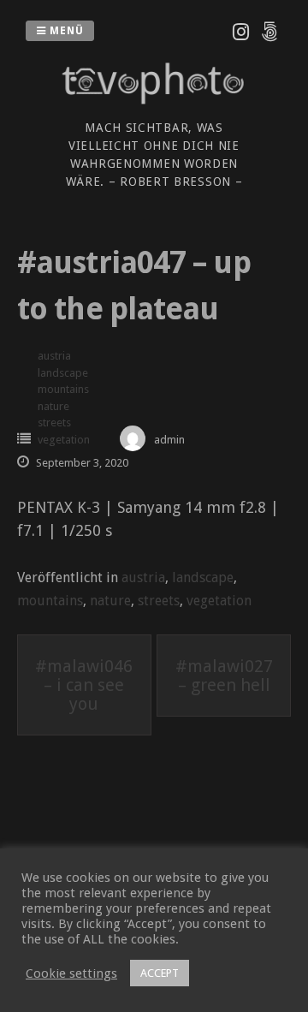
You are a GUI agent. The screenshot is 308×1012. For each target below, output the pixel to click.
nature (53, 406)
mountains (63, 389)
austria (54, 355)
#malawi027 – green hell (224, 675)
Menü (65, 31)
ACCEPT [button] (159, 973)
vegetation (64, 439)
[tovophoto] (154, 107)
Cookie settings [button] (71, 973)
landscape (63, 372)
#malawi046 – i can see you (84, 685)
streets (54, 422)
